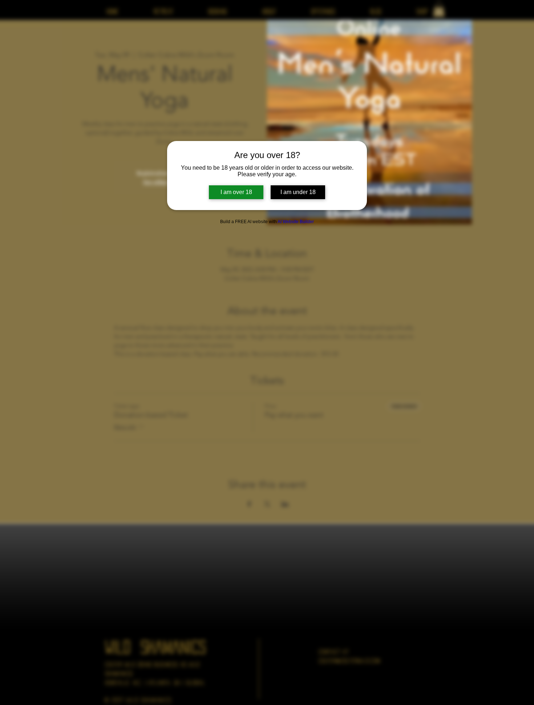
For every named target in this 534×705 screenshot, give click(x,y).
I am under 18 (298, 192)
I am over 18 (236, 192)
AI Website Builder (296, 221)
